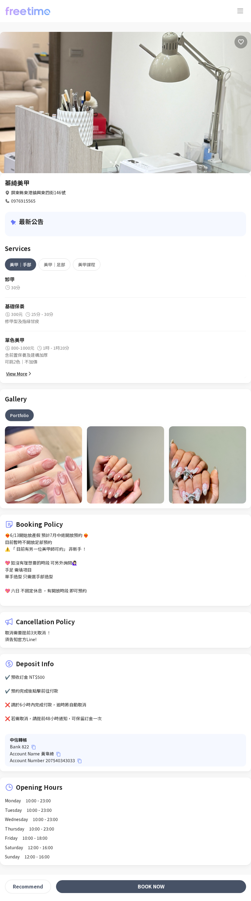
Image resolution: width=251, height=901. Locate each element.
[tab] (20, 264)
